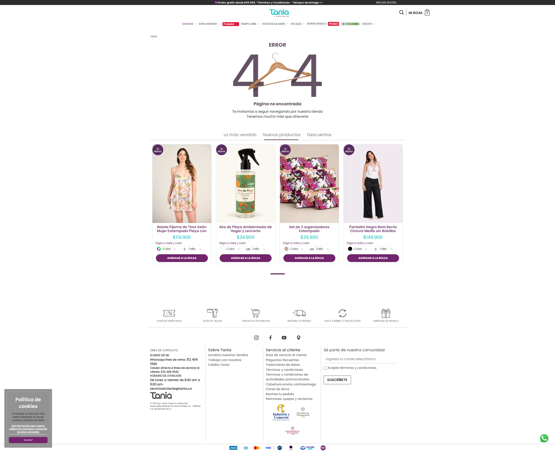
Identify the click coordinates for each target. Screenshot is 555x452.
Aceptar (28, 440)
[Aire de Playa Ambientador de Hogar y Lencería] (245, 183)
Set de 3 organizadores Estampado (309, 229)
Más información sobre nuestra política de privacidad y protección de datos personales (28, 429)
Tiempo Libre (249, 24)
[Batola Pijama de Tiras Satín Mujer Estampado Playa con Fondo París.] (181, 183)
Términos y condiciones (284, 370)
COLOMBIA (352, 24)
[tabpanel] (182, 205)
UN (248, 249)
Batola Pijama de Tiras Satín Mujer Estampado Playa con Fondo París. (182, 229)
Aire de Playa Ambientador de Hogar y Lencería (245, 229)
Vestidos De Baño (274, 24)
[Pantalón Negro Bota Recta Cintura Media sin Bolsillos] (373, 183)
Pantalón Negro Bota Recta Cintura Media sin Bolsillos (373, 229)
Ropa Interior (208, 24)
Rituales (296, 24)
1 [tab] (277, 273)
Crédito (367, 24)
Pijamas (229, 24)
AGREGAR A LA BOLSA (181, 258)
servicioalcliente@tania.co (171, 388)
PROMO (333, 24)
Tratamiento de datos (283, 365)
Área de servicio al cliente (286, 355)
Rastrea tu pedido (280, 394)
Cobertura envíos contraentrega (291, 384)
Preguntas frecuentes (282, 360)
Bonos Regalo (316, 23)
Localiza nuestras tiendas (228, 355)
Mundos (188, 24)
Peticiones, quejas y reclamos (289, 399)
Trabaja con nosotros (225, 360)
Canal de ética (277, 389)
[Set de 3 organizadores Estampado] (309, 183)
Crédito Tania (218, 365)
